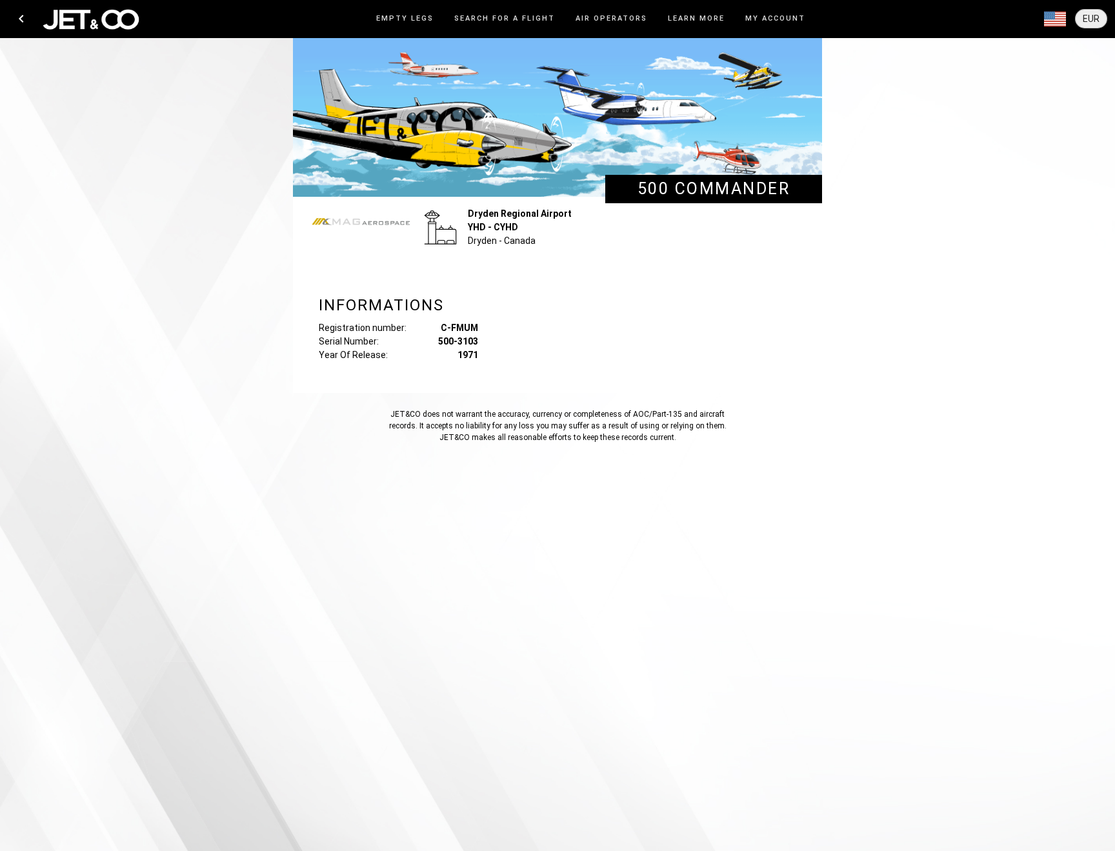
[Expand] (1055, 19)
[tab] (405, 19)
